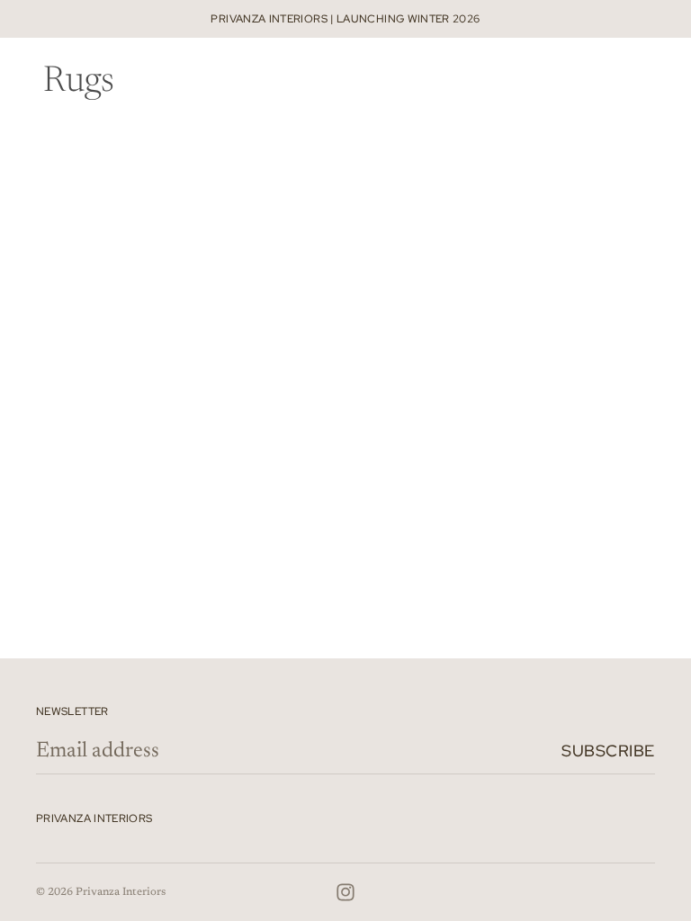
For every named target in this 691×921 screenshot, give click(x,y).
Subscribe (608, 750)
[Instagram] (345, 892)
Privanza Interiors (121, 892)
